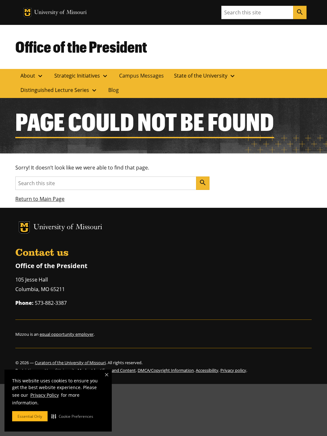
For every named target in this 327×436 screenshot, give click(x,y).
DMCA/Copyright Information (166, 370)
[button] (72, 416)
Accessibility (207, 370)
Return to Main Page (40, 198)
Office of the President (81, 46)
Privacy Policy (44, 395)
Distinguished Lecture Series (59, 90)
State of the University (205, 76)
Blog (113, 90)
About (32, 76)
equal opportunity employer (67, 334)
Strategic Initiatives (81, 76)
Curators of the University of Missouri (70, 362)
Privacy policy (233, 370)
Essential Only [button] (30, 416)
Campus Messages (141, 75)
